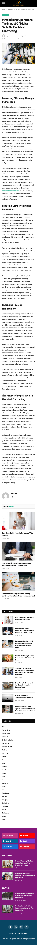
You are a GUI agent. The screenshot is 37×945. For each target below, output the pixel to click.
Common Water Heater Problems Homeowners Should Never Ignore (25, 876)
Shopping (5, 800)
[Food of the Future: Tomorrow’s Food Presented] (7, 698)
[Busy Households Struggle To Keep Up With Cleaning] (18, 521)
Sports (4, 810)
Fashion (4, 750)
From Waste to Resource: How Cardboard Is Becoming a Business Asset (24, 685)
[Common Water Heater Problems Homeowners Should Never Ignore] (7, 876)
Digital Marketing (7, 740)
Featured (5, 753)
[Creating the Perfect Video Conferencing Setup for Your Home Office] (7, 909)
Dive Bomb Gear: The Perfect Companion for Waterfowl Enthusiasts (24, 895)
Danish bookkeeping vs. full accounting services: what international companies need (18, 595)
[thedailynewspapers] (19, 3)
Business (5, 15)
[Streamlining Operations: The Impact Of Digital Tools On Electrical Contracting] (18, 53)
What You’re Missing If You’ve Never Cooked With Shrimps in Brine (25, 658)
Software (5, 806)
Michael (10, 36)
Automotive (6, 733)
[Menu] (3, 3)
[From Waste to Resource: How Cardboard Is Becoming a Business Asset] (7, 686)
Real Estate (6, 793)
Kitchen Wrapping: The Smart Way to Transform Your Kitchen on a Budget (24, 863)
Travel (4, 816)
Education (5, 743)
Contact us (12, 933)
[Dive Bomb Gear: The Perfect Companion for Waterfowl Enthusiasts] (7, 896)
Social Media (6, 803)
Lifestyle (5, 783)
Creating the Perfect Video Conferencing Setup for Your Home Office (24, 908)
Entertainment (7, 747)
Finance (4, 757)
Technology (6, 813)
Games (4, 766)
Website (4, 820)
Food (3, 760)
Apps (3, 727)
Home (4, 773)
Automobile (6, 730)
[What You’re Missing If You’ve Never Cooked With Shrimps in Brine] (7, 658)
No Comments (8, 39)
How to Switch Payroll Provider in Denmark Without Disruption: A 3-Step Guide (17, 564)
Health (4, 770)
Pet (3, 790)
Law (3, 776)
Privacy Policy (23, 933)
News (4, 786)
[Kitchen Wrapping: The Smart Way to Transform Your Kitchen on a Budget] (7, 864)
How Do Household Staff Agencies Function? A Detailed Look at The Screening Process (25, 709)
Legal (4, 780)
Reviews (4, 796)
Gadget (4, 763)
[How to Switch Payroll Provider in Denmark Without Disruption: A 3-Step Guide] (18, 551)
